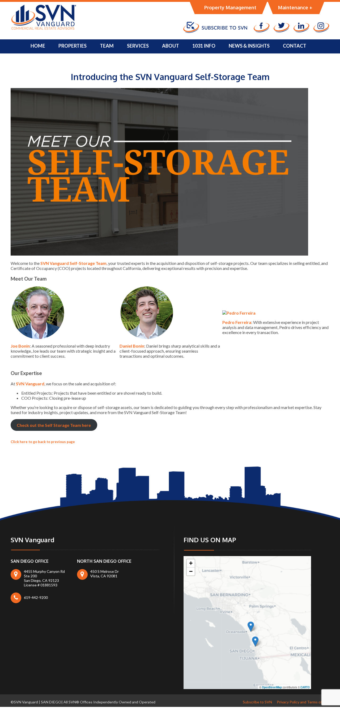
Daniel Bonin (132, 345)
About (170, 46)
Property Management (230, 7)
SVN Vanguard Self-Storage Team (73, 263)
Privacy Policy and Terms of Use (303, 702)
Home (38, 46)
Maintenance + (295, 7)
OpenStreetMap (272, 687)
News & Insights (249, 46)
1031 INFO (203, 46)
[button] (250, 626)
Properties (72, 46)
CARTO (305, 687)
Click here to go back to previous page (43, 442)
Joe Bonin (20, 345)
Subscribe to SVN (257, 702)
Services (138, 46)
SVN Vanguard (30, 383)
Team (107, 46)
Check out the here (54, 425)
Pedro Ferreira (236, 322)
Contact (294, 46)
